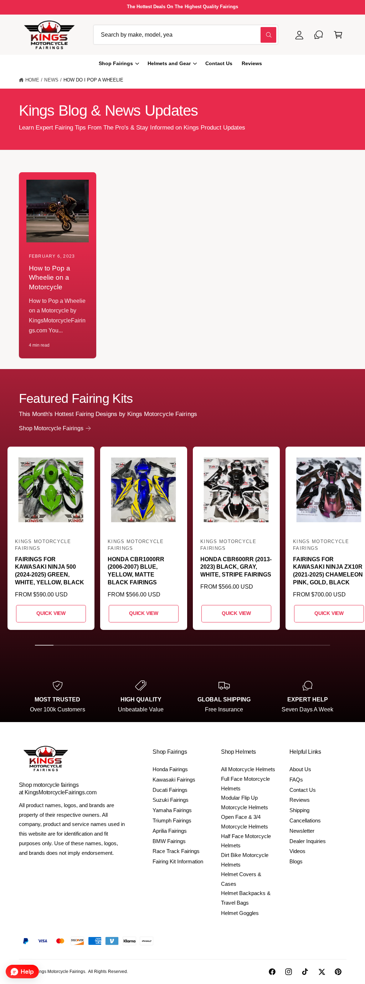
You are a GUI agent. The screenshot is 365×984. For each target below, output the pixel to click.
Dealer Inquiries (307, 841)
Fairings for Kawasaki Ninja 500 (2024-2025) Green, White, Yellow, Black (49, 570)
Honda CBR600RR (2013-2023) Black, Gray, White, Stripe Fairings (236, 567)
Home (32, 80)
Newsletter (301, 831)
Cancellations (305, 820)
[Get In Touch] (319, 34)
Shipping (299, 810)
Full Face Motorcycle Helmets (245, 783)
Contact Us (302, 790)
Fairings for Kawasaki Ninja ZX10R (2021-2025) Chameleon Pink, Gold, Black (328, 570)
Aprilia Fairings (170, 831)
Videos (297, 851)
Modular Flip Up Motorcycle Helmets (244, 802)
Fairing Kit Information (178, 861)
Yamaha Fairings (172, 810)
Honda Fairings (170, 769)
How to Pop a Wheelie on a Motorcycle (49, 277)
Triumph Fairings (172, 820)
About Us (300, 769)
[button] (338, 34)
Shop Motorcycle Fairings (51, 428)
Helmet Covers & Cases (241, 879)
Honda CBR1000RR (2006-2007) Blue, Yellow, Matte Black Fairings (136, 570)
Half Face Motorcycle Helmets (246, 841)
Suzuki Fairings (171, 800)
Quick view (51, 613)
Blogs (296, 861)
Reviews (299, 800)
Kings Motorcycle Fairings (60, 971)
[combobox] (185, 34)
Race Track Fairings (176, 851)
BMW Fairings (169, 841)
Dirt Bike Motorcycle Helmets (244, 860)
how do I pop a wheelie (93, 80)
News (51, 80)
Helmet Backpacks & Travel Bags (246, 898)
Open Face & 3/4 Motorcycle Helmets (244, 822)
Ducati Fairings (170, 790)
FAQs (296, 780)
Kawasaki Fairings (174, 780)
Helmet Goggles (240, 913)
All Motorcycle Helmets (248, 769)
